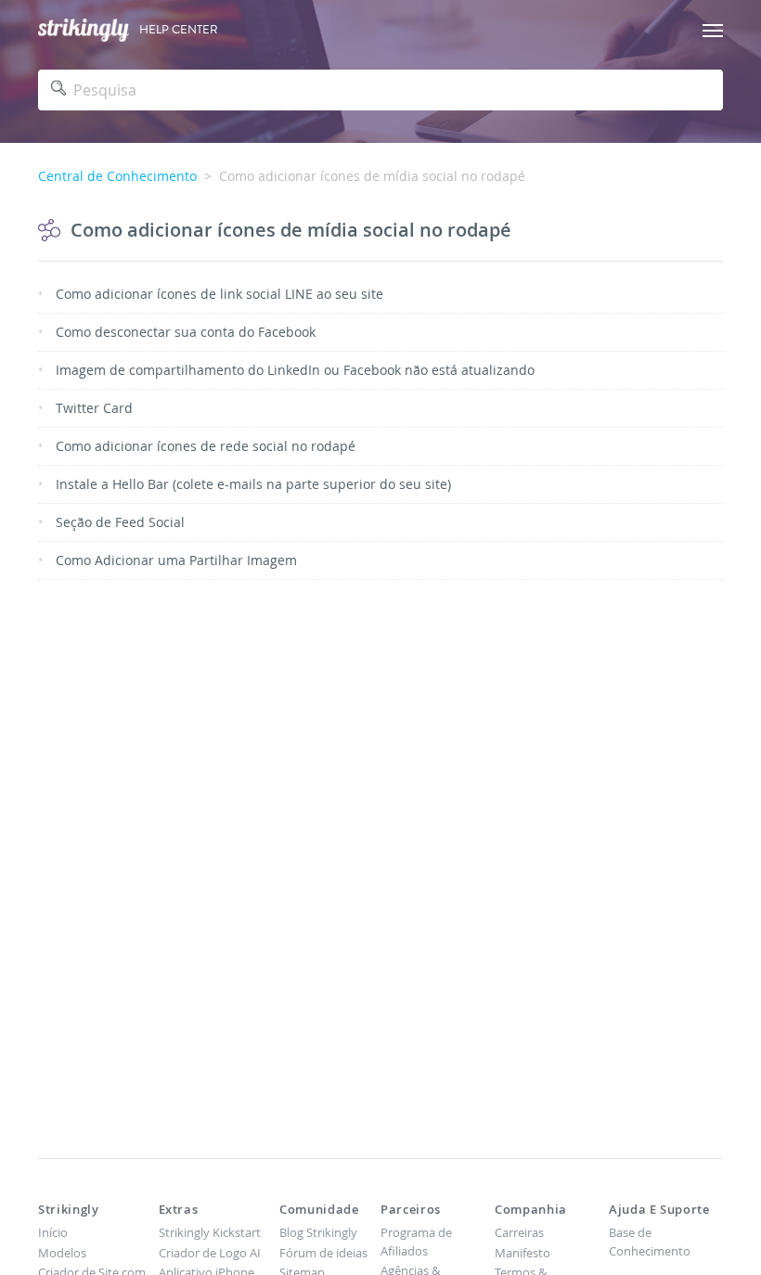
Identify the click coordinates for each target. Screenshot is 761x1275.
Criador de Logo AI (210, 1252)
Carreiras (519, 1232)
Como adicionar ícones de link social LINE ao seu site (219, 294)
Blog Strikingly (318, 1232)
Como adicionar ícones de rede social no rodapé (205, 446)
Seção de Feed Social (120, 522)
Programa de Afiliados (416, 1241)
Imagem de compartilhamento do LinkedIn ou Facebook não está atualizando (295, 370)
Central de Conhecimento (117, 176)
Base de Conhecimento (649, 1241)
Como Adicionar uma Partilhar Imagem (176, 560)
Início (53, 1232)
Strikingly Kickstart (210, 1232)
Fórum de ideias (323, 1252)
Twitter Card (94, 408)
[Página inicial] (83, 30)
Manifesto (522, 1252)
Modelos (62, 1252)
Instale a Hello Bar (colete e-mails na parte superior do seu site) (253, 484)
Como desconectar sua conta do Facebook (186, 332)
